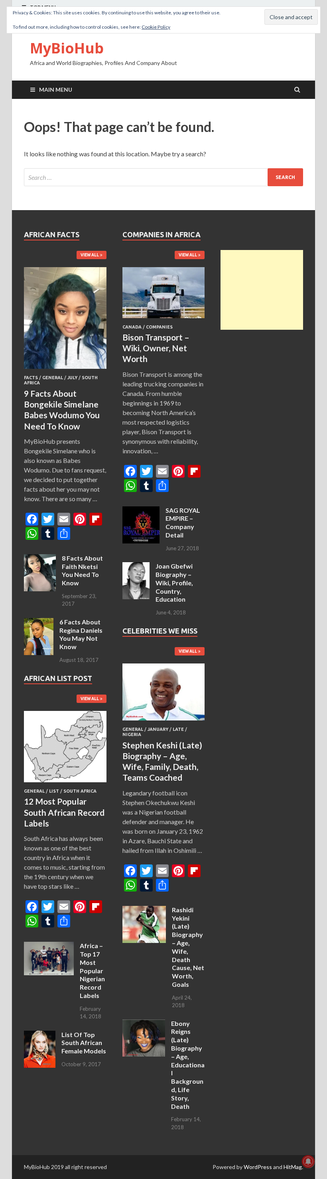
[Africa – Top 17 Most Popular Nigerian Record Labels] (49, 946)
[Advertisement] (262, 290)
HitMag (293, 1166)
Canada (132, 327)
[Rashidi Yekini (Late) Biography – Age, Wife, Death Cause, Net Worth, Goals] (144, 910)
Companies (159, 327)
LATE (178, 729)
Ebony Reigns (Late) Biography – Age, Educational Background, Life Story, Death (188, 1065)
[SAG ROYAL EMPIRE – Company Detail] (141, 511)
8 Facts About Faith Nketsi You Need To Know (82, 570)
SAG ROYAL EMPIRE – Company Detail (182, 522)
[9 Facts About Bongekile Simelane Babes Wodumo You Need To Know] (65, 370)
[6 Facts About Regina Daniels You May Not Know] (38, 622)
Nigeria (131, 734)
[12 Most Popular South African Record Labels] (65, 783)
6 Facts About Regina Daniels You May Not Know (80, 634)
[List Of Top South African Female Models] (39, 1035)
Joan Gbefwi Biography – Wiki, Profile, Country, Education (174, 582)
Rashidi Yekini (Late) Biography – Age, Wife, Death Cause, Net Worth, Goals (188, 947)
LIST (54, 791)
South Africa (80, 791)
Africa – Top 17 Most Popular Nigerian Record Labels (92, 970)
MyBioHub (67, 48)
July (72, 377)
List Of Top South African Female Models (83, 1043)
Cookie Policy (156, 27)
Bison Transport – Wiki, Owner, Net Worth (155, 348)
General (52, 377)
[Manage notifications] (308, 1161)
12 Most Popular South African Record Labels (64, 812)
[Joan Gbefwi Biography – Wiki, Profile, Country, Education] (136, 567)
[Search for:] (163, 177)
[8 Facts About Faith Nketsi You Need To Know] (40, 559)
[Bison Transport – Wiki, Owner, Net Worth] (163, 319)
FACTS (31, 377)
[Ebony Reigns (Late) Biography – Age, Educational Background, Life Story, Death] (143, 1024)
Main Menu (55, 89)
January (158, 729)
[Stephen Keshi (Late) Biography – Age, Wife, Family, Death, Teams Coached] (163, 722)
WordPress (258, 1166)
